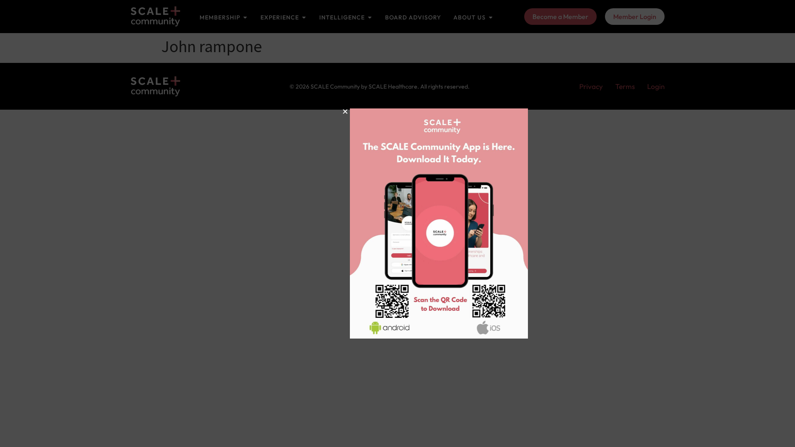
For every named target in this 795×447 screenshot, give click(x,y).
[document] (397, 223)
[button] (306, 111)
